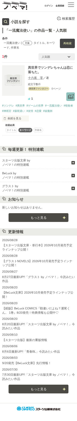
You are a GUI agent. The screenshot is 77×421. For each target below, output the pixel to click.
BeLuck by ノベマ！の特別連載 (15, 175)
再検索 (67, 43)
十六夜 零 (35, 78)
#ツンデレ (8, 105)
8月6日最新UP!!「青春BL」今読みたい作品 (31, 351)
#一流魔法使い (53, 105)
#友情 (30, 110)
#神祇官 (6, 110)
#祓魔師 (47, 110)
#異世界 (20, 105)
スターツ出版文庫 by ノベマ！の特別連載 (16, 162)
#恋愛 (38, 110)
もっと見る (39, 217)
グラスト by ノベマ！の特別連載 (15, 188)
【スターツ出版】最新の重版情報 (24, 340)
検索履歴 (68, 18)
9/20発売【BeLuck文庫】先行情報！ (26, 363)
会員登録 (60, 5)
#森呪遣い (19, 110)
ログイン (48, 5)
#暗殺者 (68, 105)
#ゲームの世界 (35, 105)
